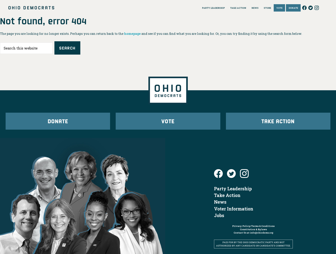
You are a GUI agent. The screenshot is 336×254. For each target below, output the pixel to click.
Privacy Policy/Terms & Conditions (253, 226)
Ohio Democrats (31, 8)
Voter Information (233, 209)
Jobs (219, 215)
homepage (132, 34)
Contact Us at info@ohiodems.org (253, 232)
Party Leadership (233, 189)
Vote (168, 121)
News (220, 202)
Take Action (278, 121)
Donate (58, 121)
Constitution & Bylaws (253, 229)
